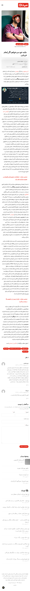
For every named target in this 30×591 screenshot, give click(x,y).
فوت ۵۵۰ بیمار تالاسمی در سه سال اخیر (16, 500)
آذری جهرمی (24, 348)
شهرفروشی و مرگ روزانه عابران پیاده (16, 559)
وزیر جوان (25, 351)
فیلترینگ (5, 348)
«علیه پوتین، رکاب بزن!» (20, 537)
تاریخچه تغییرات (12, 583)
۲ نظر (14, 64)
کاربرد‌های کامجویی (19, 460)
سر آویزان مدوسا (23, 474)
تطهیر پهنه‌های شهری (22, 468)
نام (14, 412)
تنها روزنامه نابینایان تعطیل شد (19, 494)
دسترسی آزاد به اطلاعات (15, 348)
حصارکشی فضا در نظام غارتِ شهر (17, 513)
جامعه (26, 44)
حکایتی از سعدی (13, 343)
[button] (2, 5)
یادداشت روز (19, 44)
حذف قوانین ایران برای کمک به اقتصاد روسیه (15, 507)
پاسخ (27, 385)
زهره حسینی (20, 61)
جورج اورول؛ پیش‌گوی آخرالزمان (19, 481)
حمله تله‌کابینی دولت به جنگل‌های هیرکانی (16, 552)
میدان (23, 67)
